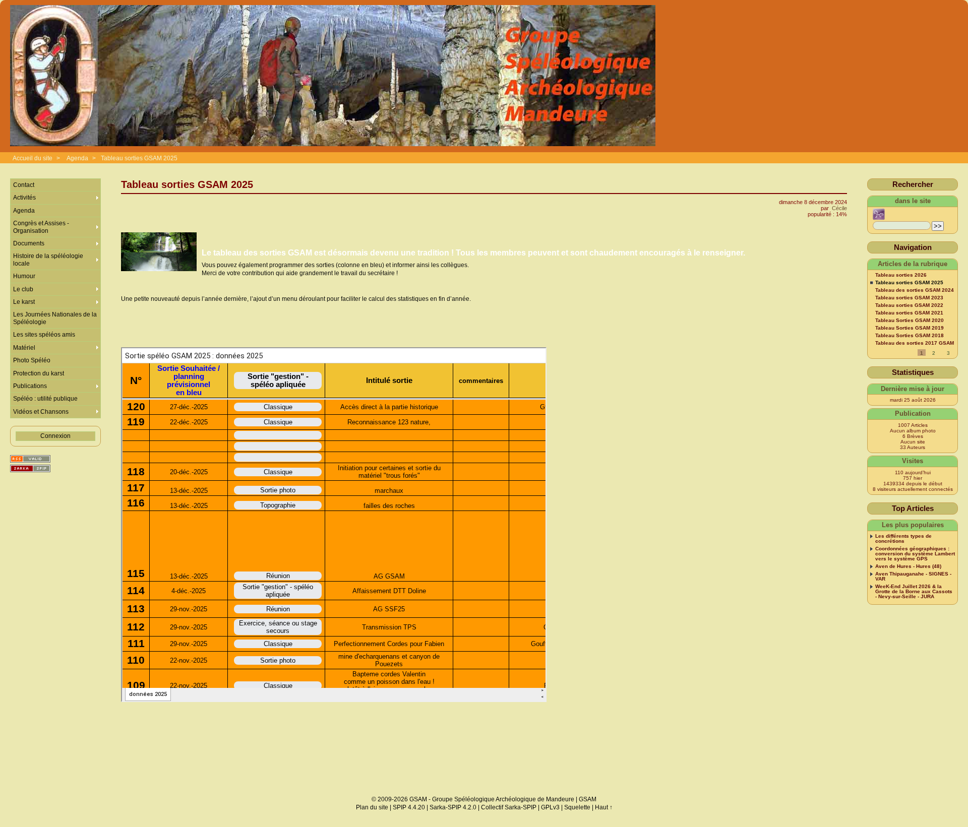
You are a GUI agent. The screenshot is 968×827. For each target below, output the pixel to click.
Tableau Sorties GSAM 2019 (909, 328)
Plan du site (372, 807)
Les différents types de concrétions (903, 539)
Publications (30, 386)
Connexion (55, 435)
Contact (23, 184)
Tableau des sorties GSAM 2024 (914, 290)
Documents (28, 243)
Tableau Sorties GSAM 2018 (909, 335)
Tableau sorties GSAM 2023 (909, 297)
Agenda (78, 158)
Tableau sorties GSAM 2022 (909, 305)
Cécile (839, 208)
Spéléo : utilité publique (45, 398)
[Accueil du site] (332, 76)
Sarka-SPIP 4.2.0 (453, 807)
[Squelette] (30, 468)
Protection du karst (38, 373)
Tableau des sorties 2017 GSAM (914, 343)
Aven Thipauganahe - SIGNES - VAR (913, 576)
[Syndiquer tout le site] (30, 459)
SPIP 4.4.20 (409, 807)
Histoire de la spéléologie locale (48, 259)
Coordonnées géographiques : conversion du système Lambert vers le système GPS (915, 553)
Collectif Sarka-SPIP (508, 807)
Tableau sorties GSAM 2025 (139, 158)
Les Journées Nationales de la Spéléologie (55, 318)
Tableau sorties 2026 (901, 275)
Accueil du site (32, 158)
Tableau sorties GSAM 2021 (909, 312)
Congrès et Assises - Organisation (41, 227)
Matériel (24, 347)
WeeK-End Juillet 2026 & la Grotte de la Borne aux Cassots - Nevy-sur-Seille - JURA (913, 591)
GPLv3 (550, 807)
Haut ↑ (604, 807)
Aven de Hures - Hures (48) (908, 566)
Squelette (577, 807)
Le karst (24, 301)
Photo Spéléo (31, 360)
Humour (24, 276)
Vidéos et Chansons (41, 411)
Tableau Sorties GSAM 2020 (909, 320)
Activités (24, 197)
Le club (23, 289)
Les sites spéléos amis (44, 334)
